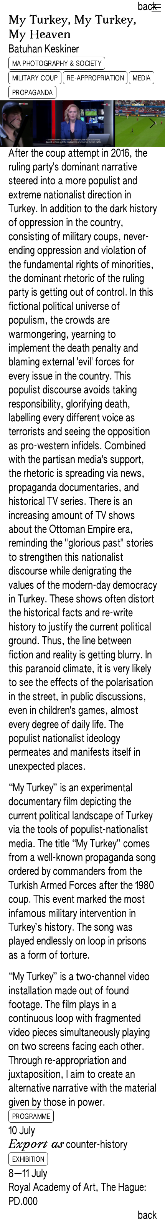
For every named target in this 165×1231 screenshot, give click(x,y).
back (147, 7)
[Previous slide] (12, 123)
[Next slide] (152, 123)
